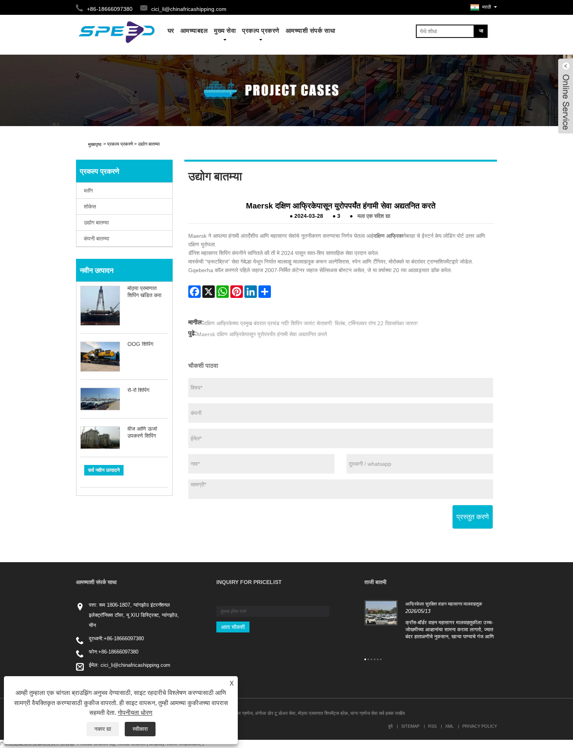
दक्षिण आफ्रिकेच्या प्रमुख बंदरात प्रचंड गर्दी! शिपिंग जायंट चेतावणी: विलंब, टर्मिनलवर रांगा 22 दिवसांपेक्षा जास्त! (311, 323)
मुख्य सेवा (225, 30)
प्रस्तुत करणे (472, 517)
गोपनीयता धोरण (135, 712)
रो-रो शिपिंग (138, 390)
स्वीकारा (140, 729)
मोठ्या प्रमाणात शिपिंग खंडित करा (144, 291)
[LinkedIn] (250, 291)
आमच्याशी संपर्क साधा (311, 30)
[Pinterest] (236, 291)
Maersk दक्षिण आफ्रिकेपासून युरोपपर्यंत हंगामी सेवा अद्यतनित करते (262, 334)
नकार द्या (102, 729)
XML (449, 726)
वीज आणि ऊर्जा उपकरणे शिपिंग (142, 432)
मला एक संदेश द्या (373, 216)
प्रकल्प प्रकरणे (260, 30)
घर (171, 30)
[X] (208, 291)
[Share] (264, 291)
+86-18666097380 (124, 638)
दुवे (390, 726)
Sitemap (410, 726)
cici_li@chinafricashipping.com (188, 9)
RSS (432, 726)
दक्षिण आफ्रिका (388, 236)
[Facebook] (194, 291)
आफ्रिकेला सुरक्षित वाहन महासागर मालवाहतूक (443, 604)
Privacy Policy (479, 726)
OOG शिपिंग (140, 344)
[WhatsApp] (222, 291)
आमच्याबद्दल (194, 30)
